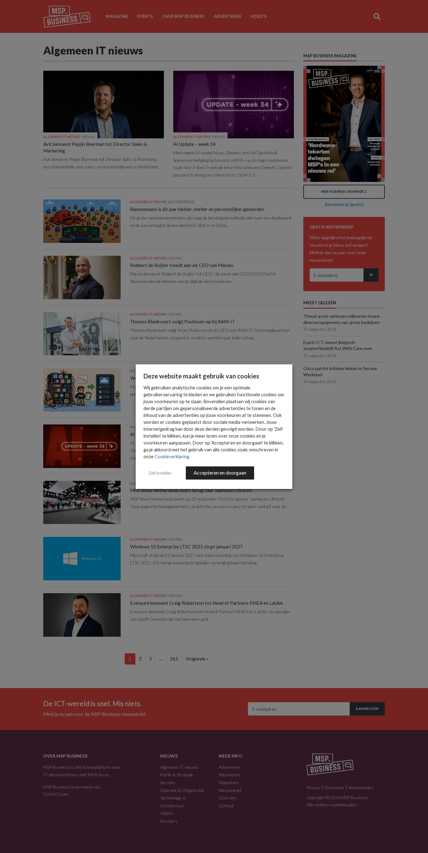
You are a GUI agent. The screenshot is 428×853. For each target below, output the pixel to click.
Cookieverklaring (171, 456)
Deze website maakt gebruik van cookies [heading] (201, 376)
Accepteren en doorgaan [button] (220, 472)
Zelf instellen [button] (160, 472)
